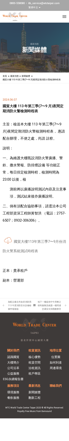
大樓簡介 (13, 362)
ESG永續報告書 (13, 379)
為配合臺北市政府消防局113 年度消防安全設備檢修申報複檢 (19, 305)
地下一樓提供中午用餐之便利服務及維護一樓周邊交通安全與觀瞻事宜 (49, 305)
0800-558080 (17, 3)
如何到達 (56, 362)
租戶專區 (34, 373)
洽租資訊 (34, 368)
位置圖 (55, 357)
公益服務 (13, 373)
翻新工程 (34, 398)
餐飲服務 (13, 398)
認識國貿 (13, 357)
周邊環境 (56, 368)
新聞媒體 (26, 76)
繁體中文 (33, 7)
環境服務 (13, 392)
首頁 (5, 76)
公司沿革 (13, 368)
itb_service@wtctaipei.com (44, 3)
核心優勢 (34, 357)
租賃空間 (34, 362)
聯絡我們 (56, 385)
